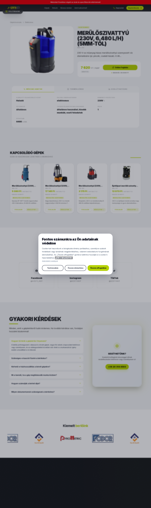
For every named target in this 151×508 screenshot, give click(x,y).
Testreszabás (52, 268)
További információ (63, 258)
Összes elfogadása (98, 268)
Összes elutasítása (75, 268)
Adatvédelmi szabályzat (50, 261)
